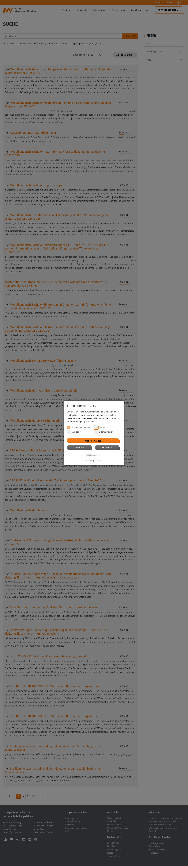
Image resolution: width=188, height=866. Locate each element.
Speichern (107, 447)
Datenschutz (99, 461)
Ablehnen (79, 447)
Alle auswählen (93, 440)
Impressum (88, 461)
